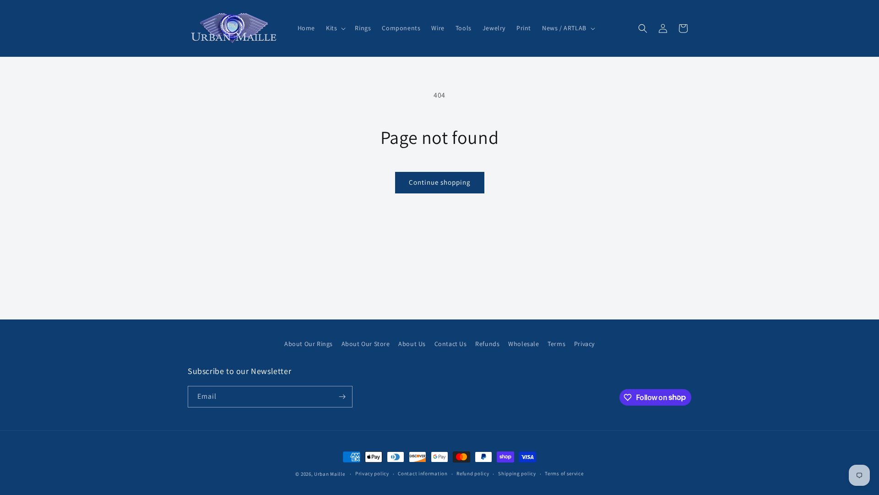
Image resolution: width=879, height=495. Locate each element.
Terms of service (564, 473)
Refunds (487, 344)
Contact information (422, 473)
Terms (556, 344)
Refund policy (472, 473)
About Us (412, 344)
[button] (334, 28)
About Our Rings (308, 344)
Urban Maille (329, 474)
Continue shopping (440, 182)
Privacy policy (372, 473)
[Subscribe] (342, 396)
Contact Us (450, 344)
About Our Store (366, 344)
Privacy (584, 344)
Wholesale (523, 344)
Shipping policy (517, 473)
